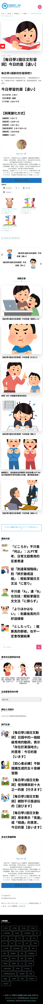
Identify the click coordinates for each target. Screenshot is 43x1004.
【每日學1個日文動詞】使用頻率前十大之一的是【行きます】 (26, 784)
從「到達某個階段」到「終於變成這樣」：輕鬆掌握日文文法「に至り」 (25, 576)
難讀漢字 (31, 979)
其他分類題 (16, 948)
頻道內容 (5, 984)
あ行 (37, 933)
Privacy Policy (31, 1000)
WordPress (11, 1000)
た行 (19, 938)
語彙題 (5, 979)
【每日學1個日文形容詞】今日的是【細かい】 (19, 513)
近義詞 (14, 979)
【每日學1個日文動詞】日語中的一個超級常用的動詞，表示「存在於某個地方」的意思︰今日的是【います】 (25, 744)
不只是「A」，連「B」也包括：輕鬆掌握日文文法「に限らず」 (26, 596)
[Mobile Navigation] (40, 7)
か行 (4, 938)
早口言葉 (26, 968)
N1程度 (5, 928)
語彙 (30, 973)
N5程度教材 (27, 933)
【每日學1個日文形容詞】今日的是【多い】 (28, 210)
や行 (12, 943)
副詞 (25, 948)
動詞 (4, 953)
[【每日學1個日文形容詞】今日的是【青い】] (9, 220)
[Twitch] (24, 180)
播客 (22, 958)
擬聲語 (5, 963)
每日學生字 (15, 238)
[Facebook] (21, 180)
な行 (27, 938)
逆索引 (22, 979)
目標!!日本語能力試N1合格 (21, 995)
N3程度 (24, 928)
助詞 (33, 948)
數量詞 (14, 963)
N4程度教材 (6, 933)
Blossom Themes (29, 998)
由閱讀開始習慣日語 (9, 973)
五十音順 (5, 948)
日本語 (18, 968)
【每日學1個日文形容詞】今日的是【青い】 (9, 227)
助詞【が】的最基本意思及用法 (13, 396)
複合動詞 (22, 973)
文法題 (30, 963)
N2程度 (14, 928)
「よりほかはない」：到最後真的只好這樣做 (25, 613)
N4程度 (33, 928)
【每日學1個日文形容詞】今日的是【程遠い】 (9, 210)
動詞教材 (13, 953)
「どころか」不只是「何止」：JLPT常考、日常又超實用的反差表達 (25, 553)
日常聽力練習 (7, 968)
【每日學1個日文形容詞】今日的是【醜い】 (18, 434)
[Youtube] (16, 180)
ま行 (4, 943)
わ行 (27, 943)
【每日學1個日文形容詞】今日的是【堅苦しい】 (20, 319)
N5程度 (3, 56)
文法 (22, 963)
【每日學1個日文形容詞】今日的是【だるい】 (19, 357)
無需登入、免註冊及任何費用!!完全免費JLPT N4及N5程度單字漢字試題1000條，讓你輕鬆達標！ (20, 473)
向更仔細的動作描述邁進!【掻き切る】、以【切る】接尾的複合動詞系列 (23, 680)
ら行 (19, 943)
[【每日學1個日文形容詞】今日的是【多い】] (29, 203)
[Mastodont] (27, 180)
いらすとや (23, 903)
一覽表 (35, 943)
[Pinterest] (19, 180)
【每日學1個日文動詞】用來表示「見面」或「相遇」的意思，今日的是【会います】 (26, 819)
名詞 (22, 953)
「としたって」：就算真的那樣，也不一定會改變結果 (25, 631)
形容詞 (9, 56)
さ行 (12, 938)
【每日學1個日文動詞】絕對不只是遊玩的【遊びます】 (25, 801)
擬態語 (30, 958)
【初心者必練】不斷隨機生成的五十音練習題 (25, 768)
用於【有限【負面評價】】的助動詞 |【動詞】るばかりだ (8, 680)
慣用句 (14, 958)
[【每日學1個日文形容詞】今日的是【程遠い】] (9, 203)
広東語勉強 (31, 953)
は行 (34, 938)
